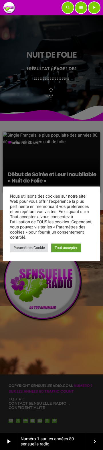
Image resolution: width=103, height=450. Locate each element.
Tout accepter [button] (66, 248)
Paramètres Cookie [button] (29, 248)
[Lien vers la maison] (9, 7)
